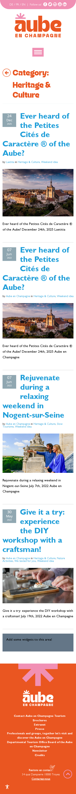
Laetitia (10, 162)
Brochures (40, 720)
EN (23, 4)
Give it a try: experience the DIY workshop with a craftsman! (34, 531)
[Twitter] (50, 4)
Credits (40, 755)
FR (17, 4)
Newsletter (39, 751)
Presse (39, 729)
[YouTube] (60, 4)
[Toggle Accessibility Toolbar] (7, 787)
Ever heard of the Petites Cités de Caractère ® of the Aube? (36, 135)
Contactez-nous (41, 779)
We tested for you (25, 561)
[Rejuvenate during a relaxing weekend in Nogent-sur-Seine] (38, 453)
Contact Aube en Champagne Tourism (39, 716)
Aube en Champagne (18, 296)
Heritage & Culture (29, 162)
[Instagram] (55, 4)
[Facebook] (45, 4)
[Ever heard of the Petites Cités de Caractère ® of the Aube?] (38, 192)
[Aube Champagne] (38, 25)
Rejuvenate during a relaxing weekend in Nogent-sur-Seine (33, 397)
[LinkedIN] (65, 4)
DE (11, 4)
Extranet (40, 725)
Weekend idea (49, 162)
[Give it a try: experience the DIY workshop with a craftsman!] (38, 585)
